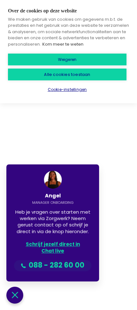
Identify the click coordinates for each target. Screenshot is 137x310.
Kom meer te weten (62, 44)
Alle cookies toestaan (67, 74)
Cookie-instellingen (67, 89)
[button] (14, 295)
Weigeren (67, 59)
